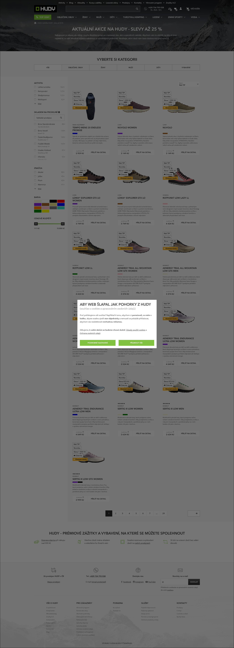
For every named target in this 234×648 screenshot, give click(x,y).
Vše (47, 67)
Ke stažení (116, 608)
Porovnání (169, 9)
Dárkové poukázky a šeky (149, 620)
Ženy (103, 67)
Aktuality (81, 3)
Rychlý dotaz (181, 617)
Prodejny (126, 3)
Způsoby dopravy (82, 623)
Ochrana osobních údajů (90, 333)
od (36, 223)
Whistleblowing (51, 614)
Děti (158, 67)
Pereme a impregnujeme (149, 617)
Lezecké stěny (112, 3)
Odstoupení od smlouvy (84, 617)
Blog (71, 3)
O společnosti (50, 608)
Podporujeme (50, 623)
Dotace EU (50, 629)
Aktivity (61, 3)
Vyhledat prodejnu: (44, 118)
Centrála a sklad (182, 614)
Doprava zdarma (48, 540)
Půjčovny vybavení (147, 611)
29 (163, 513)
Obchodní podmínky (83, 614)
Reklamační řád (81, 620)
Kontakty (138, 3)
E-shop (179, 611)
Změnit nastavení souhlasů (85, 635)
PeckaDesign (127, 643)
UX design (105, 643)
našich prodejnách (142, 543)
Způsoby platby (81, 626)
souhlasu (170, 590)
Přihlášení (180, 9)
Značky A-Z (171, 3)
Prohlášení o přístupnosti (84, 632)
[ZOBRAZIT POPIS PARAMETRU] (59, 112)
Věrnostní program (154, 3)
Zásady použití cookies (135, 330)
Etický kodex (50, 611)
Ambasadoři (50, 620)
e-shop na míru (116, 643)
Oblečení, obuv (75, 67)
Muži (131, 67)
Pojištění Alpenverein (148, 608)
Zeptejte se (117, 611)
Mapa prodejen (53, 582)
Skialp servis (145, 614)
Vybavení (186, 67)
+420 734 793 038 (98, 576)
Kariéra (48, 626)
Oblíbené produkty (175, 9)
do (63, 223)
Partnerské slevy (82, 611)
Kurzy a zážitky (95, 3)
